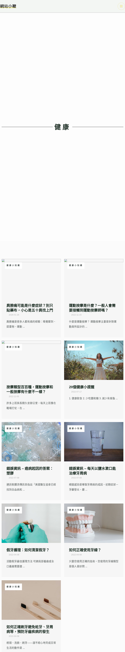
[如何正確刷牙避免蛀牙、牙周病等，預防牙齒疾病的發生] (31, 599)
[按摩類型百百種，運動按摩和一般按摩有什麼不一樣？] (31, 360)
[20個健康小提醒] (93, 360)
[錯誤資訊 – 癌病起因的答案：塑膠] (31, 441)
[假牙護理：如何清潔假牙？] (31, 523)
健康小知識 (13, 265)
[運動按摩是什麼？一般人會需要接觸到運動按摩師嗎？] (93, 278)
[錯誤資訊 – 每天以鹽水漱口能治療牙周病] (93, 441)
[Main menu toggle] (121, 6)
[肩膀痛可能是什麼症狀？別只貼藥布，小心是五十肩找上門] (31, 278)
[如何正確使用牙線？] (93, 523)
